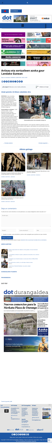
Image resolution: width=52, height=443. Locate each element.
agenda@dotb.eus (26, 426)
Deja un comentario (5, 77)
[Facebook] (2, 81)
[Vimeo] (18, 434)
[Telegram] (9, 81)
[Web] (43, 230)
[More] (22, 81)
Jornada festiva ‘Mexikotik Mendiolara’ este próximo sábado (38, 171)
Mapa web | (13, 437)
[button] (22, 25)
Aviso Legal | (19, 437)
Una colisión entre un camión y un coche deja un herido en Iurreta (20, 262)
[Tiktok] (22, 434)
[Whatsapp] (11, 81)
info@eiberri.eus (37, 420)
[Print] (20, 81)
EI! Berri (34, 405)
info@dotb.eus (26, 424)
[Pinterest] (7, 81)
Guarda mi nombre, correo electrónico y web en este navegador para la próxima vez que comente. (25, 234)
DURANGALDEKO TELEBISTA (9, 271)
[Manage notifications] (49, 440)
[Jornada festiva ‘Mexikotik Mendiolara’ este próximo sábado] (4, 266)
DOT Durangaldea (26, 405)
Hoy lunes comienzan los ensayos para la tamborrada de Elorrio (12, 198)
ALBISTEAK (18, 77)
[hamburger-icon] (3, 3)
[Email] (17, 81)
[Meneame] (15, 81)
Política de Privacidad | (27, 437)
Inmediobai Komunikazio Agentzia (28, 441)
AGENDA (13, 77)
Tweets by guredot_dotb (6, 401)
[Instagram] (13, 81)
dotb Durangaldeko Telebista (16, 439)
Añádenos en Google (44, 86)
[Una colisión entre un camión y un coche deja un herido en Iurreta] (4, 263)
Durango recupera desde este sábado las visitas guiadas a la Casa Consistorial (12, 173)
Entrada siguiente (44, 143)
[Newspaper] (28, 434)
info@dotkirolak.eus (15, 419)
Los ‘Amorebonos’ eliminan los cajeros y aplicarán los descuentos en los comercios (23, 254)
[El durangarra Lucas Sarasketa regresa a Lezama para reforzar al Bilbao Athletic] (4, 260)
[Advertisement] (26, 377)
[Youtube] (16, 434)
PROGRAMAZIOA (5, 277)
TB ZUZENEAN (14, 11)
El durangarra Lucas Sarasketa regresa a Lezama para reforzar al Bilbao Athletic (23, 258)
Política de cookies (37, 437)
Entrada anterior (8, 143)
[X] (4, 81)
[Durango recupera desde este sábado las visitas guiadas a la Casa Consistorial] (4, 251)
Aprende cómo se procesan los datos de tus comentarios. (34, 240)
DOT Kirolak (14, 405)
